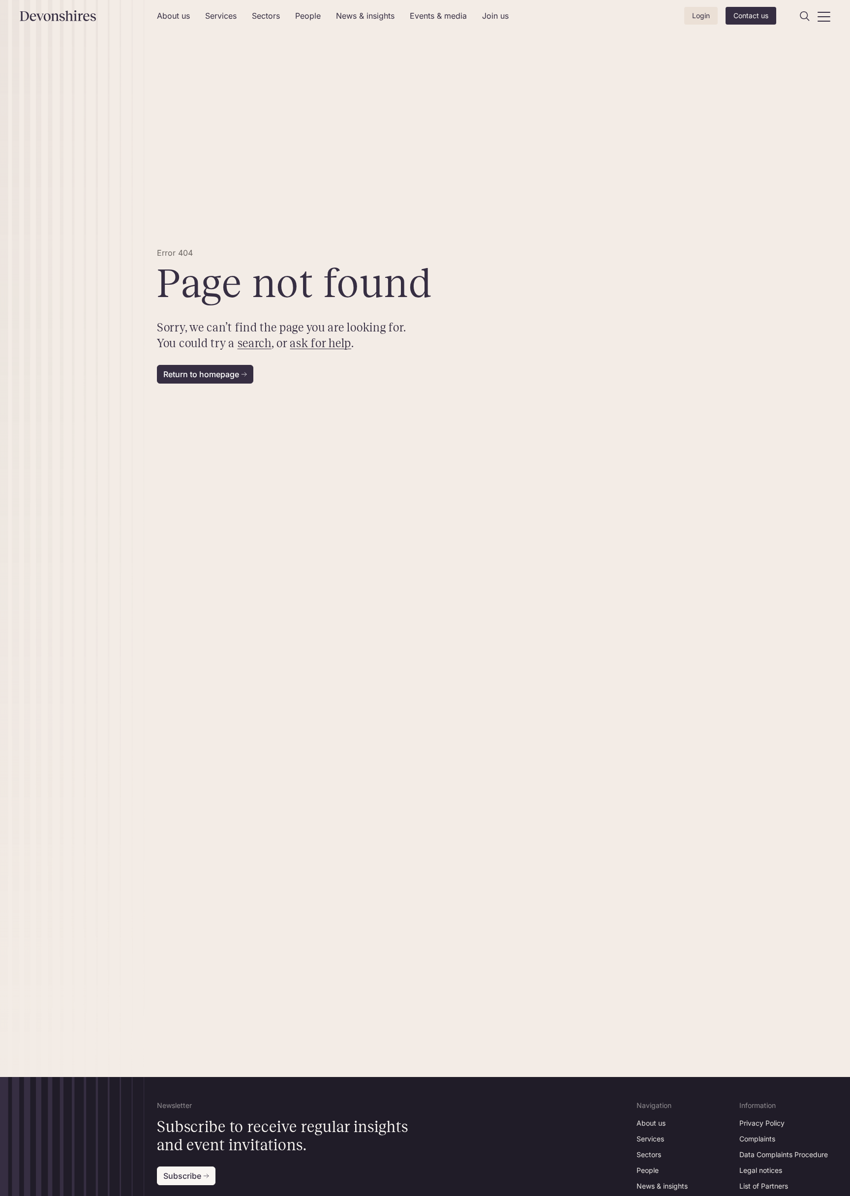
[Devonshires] (82, 15)
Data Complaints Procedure (783, 1154)
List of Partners (763, 1186)
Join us (495, 16)
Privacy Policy (762, 1123)
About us (173, 16)
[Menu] (824, 16)
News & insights (365, 16)
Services (221, 16)
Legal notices (760, 1170)
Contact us (750, 15)
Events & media (438, 16)
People (308, 16)
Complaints (757, 1139)
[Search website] (805, 16)
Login (701, 15)
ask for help (320, 343)
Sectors (266, 16)
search (254, 343)
